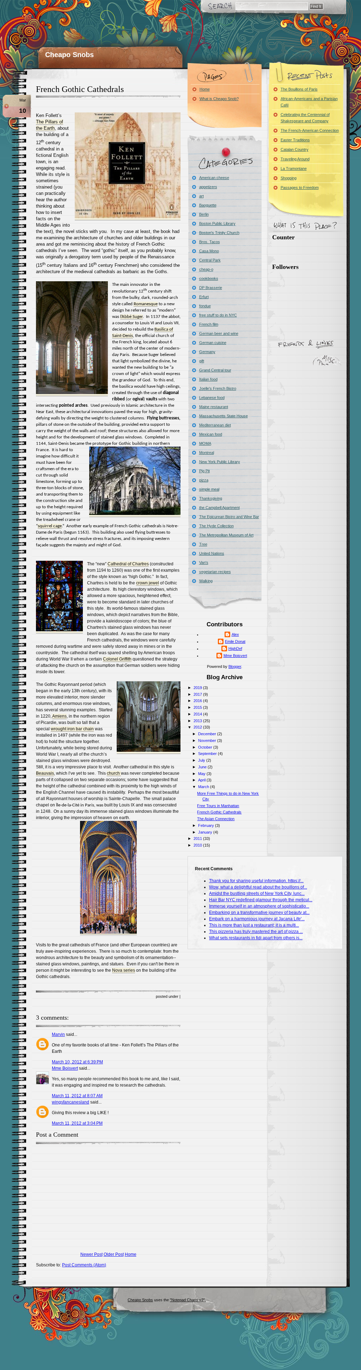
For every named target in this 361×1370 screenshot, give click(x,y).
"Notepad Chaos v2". (188, 1300)
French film (208, 324)
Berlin (204, 214)
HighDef (235, 648)
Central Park (210, 260)
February (206, 825)
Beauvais (45, 773)
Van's (203, 562)
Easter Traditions (295, 140)
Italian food (208, 379)
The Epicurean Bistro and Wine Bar (229, 517)
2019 (198, 688)
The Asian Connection (215, 819)
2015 (198, 707)
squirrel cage (50, 526)
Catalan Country (294, 149)
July (202, 760)
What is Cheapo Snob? (219, 99)
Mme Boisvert (65, 1068)
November (207, 740)
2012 (198, 727)
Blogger (234, 666)
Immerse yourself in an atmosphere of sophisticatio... (259, 906)
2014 (198, 714)
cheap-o (206, 269)
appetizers (208, 187)
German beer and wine (218, 333)
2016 (198, 701)
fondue (205, 306)
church (114, 773)
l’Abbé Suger (131, 316)
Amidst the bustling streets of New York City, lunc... (257, 893)
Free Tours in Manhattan (218, 806)
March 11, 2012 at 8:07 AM (77, 1095)
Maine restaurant (213, 407)
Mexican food (210, 434)
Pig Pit (204, 471)
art (201, 196)
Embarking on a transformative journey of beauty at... (259, 912)
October (205, 747)
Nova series (123, 970)
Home (130, 1254)
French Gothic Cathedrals (80, 89)
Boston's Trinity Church (219, 233)
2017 (198, 694)
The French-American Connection (310, 130)
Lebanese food (212, 397)
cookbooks (208, 278)
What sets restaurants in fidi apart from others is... (255, 937)
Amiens (59, 716)
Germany (207, 352)
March (204, 787)
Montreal (206, 452)
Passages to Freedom (300, 187)
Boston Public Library (217, 223)
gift (201, 361)
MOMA (205, 443)
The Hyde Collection (216, 526)
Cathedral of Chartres (128, 563)
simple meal (209, 489)
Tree (203, 544)
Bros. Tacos (209, 242)
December (207, 734)
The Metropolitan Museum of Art (226, 535)
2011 (198, 838)
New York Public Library (219, 462)
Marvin (58, 1034)
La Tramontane (294, 168)
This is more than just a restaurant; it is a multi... (254, 925)
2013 (198, 721)
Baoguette (207, 205)
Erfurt (204, 297)
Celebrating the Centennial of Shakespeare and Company (305, 117)
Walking (206, 581)
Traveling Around (295, 159)
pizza (203, 480)
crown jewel (147, 582)
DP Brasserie (210, 287)
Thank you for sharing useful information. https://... (256, 880)
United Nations (211, 553)
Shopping (288, 178)
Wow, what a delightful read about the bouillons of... (258, 887)
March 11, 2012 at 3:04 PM (77, 1123)
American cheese (214, 178)
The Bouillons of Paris (299, 89)
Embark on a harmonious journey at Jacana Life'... (257, 918)
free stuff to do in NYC (218, 315)
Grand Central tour (215, 370)
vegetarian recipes (215, 572)
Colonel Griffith (117, 659)
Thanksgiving (210, 498)
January (205, 832)
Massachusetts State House (223, 416)
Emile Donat (235, 641)
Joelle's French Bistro (217, 388)
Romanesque (146, 304)
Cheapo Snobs (69, 55)
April (202, 780)
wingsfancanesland (70, 1102)
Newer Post (91, 1254)
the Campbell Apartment (219, 507)
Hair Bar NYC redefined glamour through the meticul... (260, 899)
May (202, 774)
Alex (235, 634)
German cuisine (212, 342)
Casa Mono (209, 251)
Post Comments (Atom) (84, 1265)
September (208, 753)
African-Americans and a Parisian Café (309, 102)
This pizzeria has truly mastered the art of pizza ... (256, 931)
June (203, 767)
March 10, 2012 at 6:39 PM (77, 1061)
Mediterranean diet (215, 425)
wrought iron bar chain (72, 728)
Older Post (114, 1254)
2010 (198, 845)
